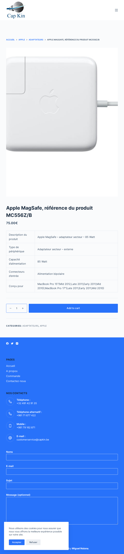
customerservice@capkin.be (33, 439)
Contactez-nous (16, 381)
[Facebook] (7, 343)
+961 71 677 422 (26, 415)
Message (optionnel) (18, 494)
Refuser (33, 542)
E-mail (10, 466)
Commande (13, 376)
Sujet (9, 480)
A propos (11, 371)
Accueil (10, 365)
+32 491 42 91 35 (27, 403)
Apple (43, 325)
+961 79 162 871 (26, 427)
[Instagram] (17, 343)
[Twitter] (12, 343)
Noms (9, 451)
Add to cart (73, 308)
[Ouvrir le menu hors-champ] (116, 10)
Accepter (16, 542)
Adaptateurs (30, 325)
